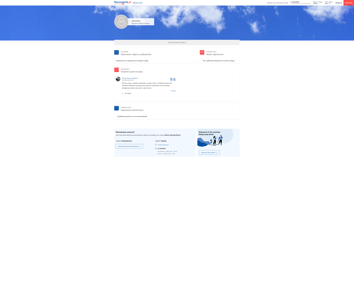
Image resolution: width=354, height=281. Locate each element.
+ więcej (173, 91)
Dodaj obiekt (349, 3)
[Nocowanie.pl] (122, 3)
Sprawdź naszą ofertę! (208, 153)
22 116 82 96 (295, 2)
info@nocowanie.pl (163, 145)
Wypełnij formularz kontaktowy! (128, 146)
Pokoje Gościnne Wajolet (130, 78)
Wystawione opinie (177, 42)
